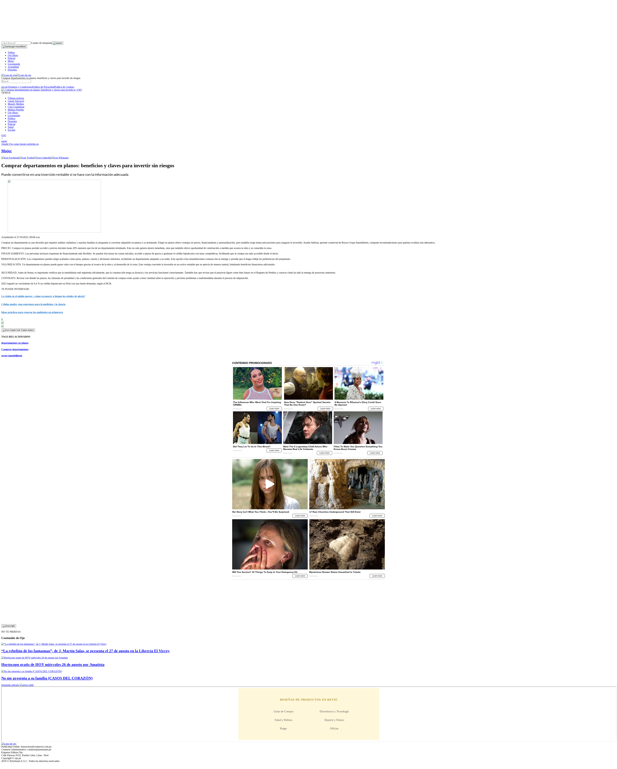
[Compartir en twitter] (26, 157)
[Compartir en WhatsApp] (60, 157)
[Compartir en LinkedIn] (42, 157)
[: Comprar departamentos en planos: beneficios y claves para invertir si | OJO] (41, 89)
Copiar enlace (27, 330)
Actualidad (13, 66)
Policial (11, 58)
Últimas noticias (16, 98)
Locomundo (14, 64)
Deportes (12, 69)
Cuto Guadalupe (16, 106)
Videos (11, 52)
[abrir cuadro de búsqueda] (57, 43)
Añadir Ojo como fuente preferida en (20, 144)
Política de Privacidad (43, 87)
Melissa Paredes (16, 109)
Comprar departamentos (14, 349)
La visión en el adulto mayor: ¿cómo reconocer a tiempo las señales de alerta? (43, 296)
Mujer (11, 61)
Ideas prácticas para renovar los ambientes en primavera (32, 312)
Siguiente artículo (10, 685)
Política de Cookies (64, 87)
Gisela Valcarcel (16, 101)
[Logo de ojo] (8, 75)
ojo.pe (4, 87)
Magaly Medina (16, 104)
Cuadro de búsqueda (41, 43)
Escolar (11, 130)
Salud (10, 127)
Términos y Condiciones (20, 87)
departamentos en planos (14, 343)
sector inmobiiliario (11, 355)
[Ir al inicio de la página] (8, 626)
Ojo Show (13, 55)
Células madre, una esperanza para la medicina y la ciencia (33, 304)
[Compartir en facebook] (10, 157)
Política (11, 118)
